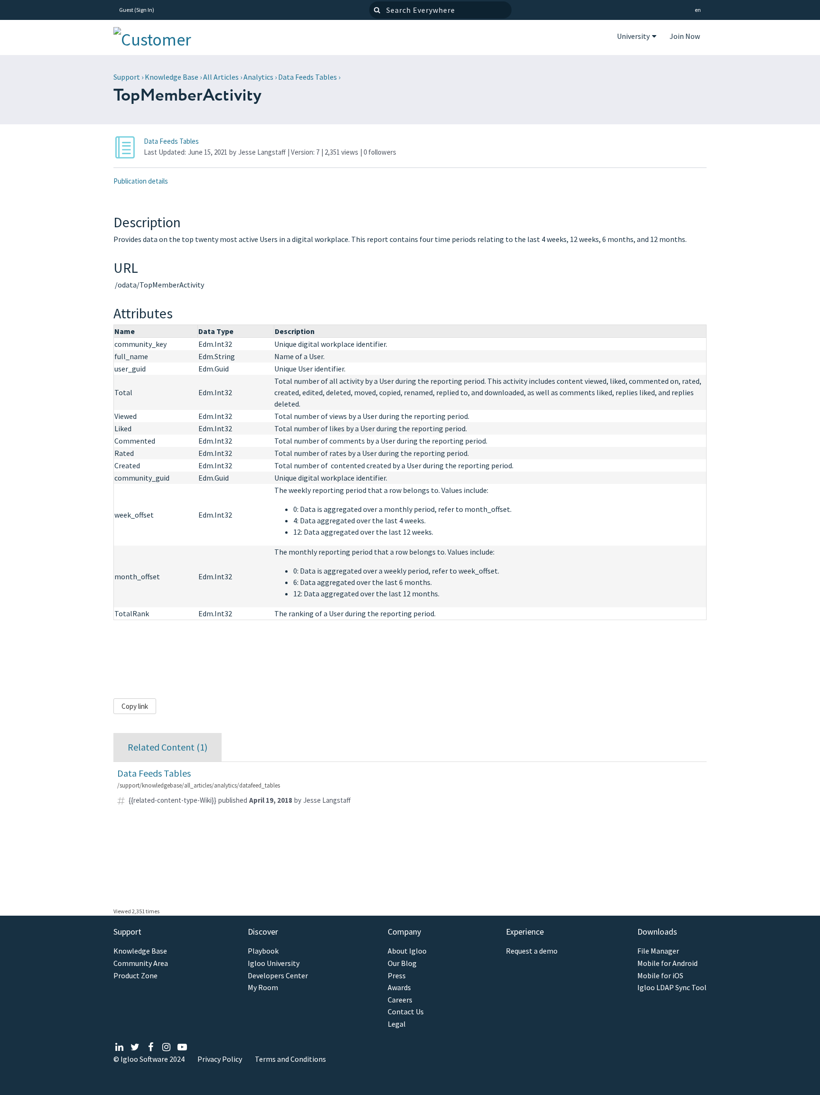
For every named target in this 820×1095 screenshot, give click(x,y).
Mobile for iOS (660, 976)
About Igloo (407, 951)
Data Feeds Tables (307, 77)
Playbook (263, 951)
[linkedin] (119, 1047)
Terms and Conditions (290, 1059)
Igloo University (273, 963)
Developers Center (278, 976)
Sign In (144, 9)
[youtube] (182, 1047)
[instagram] (166, 1047)
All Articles (221, 77)
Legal (397, 1024)
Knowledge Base (171, 77)
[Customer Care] (160, 37)
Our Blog (402, 963)
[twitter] (135, 1047)
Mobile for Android (667, 963)
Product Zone (135, 976)
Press (397, 976)
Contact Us (406, 1012)
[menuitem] (636, 37)
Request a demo (532, 951)
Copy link (134, 706)
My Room (263, 987)
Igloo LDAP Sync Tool (672, 987)
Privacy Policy (219, 1059)
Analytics (258, 77)
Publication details (140, 181)
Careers (400, 1000)
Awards (399, 987)
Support (126, 77)
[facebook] (151, 1047)
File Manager (658, 951)
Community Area (140, 963)
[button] (698, 10)
